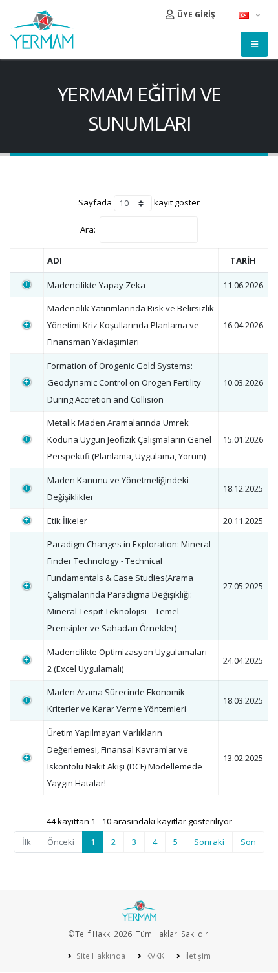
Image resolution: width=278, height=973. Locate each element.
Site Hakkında (99, 955)
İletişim (197, 955)
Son (248, 842)
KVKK (154, 955)
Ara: (88, 229)
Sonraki (209, 842)
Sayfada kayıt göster (139, 202)
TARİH (243, 260)
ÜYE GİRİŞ (195, 14)
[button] (250, 14)
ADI (54, 260)
